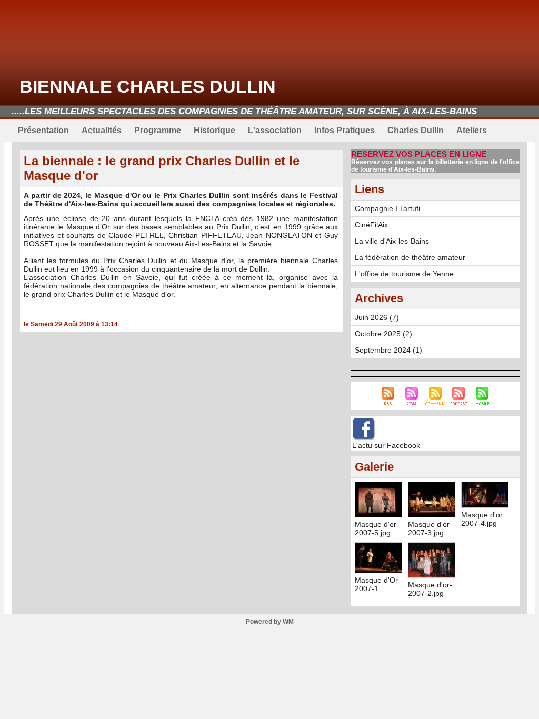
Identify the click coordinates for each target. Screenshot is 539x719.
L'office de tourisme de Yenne (404, 273)
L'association (275, 130)
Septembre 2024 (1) (388, 350)
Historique (214, 130)
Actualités (102, 130)
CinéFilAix (371, 225)
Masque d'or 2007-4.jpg (482, 519)
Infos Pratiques (344, 130)
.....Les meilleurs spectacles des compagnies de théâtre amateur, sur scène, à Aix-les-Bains (244, 111)
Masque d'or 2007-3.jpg (429, 528)
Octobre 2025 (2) (383, 333)
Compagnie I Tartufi (387, 208)
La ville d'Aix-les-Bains (392, 241)
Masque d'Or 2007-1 (376, 584)
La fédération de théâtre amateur (410, 257)
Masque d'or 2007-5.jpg (375, 528)
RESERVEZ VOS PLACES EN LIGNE (418, 153)
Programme (157, 130)
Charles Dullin (415, 130)
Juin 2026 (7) (377, 317)
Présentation (43, 130)
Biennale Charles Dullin (147, 86)
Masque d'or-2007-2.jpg (430, 589)
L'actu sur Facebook (386, 445)
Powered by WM (270, 621)
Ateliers (471, 130)
